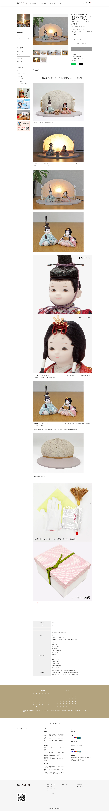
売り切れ (81, 49)
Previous (35, 31)
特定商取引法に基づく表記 (76, 56)
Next (66, 31)
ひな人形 (18, 35)
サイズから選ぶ (42, 3)
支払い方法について (51, 788)
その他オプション (20, 42)
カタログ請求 (62, 3)
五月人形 (18, 38)
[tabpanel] (23, 20)
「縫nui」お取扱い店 (21, 70)
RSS (63, 784)
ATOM (66, 784)
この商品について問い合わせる (77, 58)
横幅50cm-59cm (20, 58)
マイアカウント (80, 784)
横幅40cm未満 (20, 51)
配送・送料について (51, 784)
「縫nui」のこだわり (21, 73)
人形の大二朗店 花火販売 (22, 83)
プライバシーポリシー (51, 793)
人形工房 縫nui (53, 3)
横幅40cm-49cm (20, 54)
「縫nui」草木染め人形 (21, 78)
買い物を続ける (74, 60)
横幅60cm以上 (20, 61)
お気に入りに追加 (80, 43)
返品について (73, 54)
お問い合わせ (80, 786)
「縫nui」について (21, 76)
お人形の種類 (33, 3)
